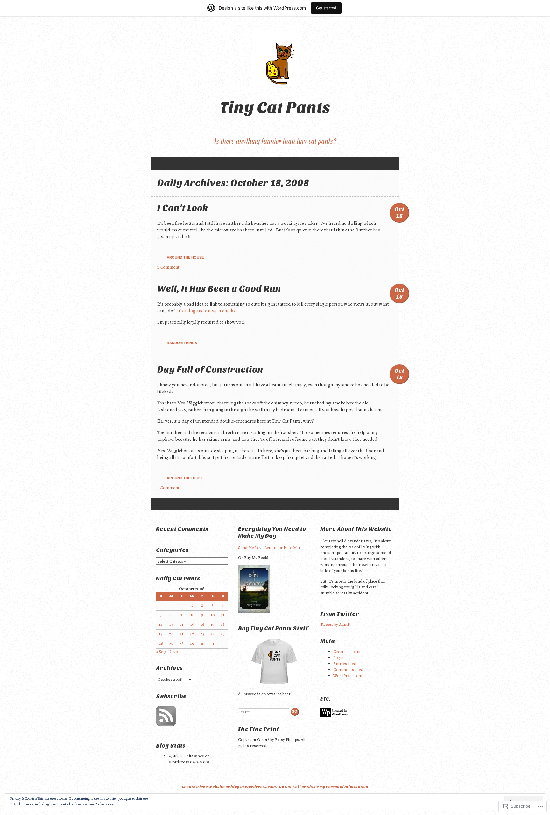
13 (171, 624)
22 (192, 634)
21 (181, 634)
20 (171, 634)
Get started (326, 7)
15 (192, 624)
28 (181, 643)
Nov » (173, 651)
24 (212, 634)
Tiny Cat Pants (275, 107)
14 (181, 624)
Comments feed (348, 670)
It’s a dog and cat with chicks (206, 310)
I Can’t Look (182, 208)
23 (202, 634)
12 (161, 624)
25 (223, 634)
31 (212, 643)
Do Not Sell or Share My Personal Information (323, 786)
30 (202, 643)
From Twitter (339, 614)
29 (192, 643)
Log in (339, 657)
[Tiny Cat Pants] (275, 58)
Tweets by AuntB (335, 624)
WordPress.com (347, 676)
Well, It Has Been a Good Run (219, 289)
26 (161, 643)
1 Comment (168, 267)
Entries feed (344, 663)
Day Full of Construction (210, 369)
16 (202, 624)
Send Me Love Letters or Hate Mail (269, 547)
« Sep (161, 651)
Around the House (185, 257)
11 (222, 615)
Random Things (182, 343)
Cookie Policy (104, 804)
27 (171, 643)
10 (213, 615)
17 (212, 624)
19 (161, 634)
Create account (347, 651)
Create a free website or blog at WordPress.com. (229, 786)
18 (223, 624)
